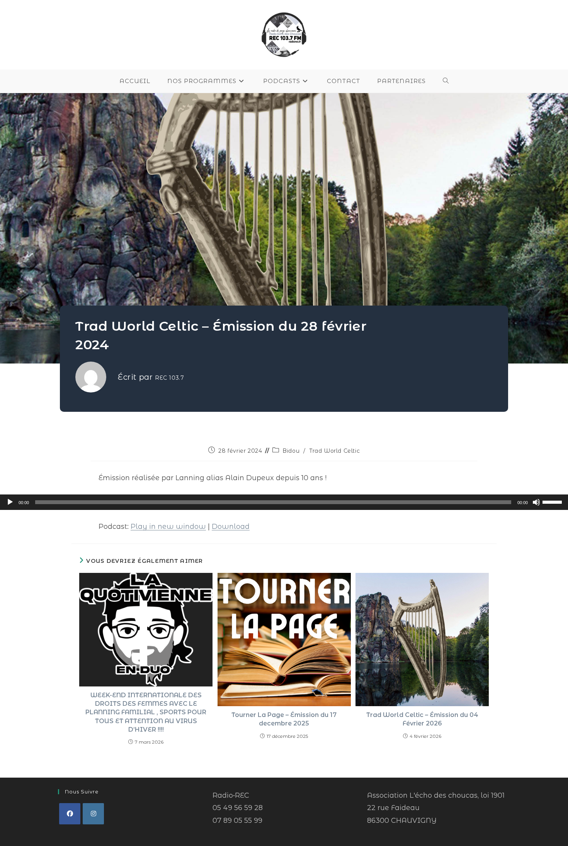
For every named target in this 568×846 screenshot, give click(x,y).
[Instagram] (93, 813)
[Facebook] (69, 813)
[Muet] (536, 502)
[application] (284, 502)
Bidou (290, 450)
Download (231, 526)
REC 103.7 (169, 377)
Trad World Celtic (334, 450)
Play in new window (168, 526)
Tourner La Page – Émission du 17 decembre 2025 (284, 719)
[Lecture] (10, 502)
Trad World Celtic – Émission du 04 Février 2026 (422, 719)
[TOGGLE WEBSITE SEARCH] (445, 81)
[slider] (553, 501)
